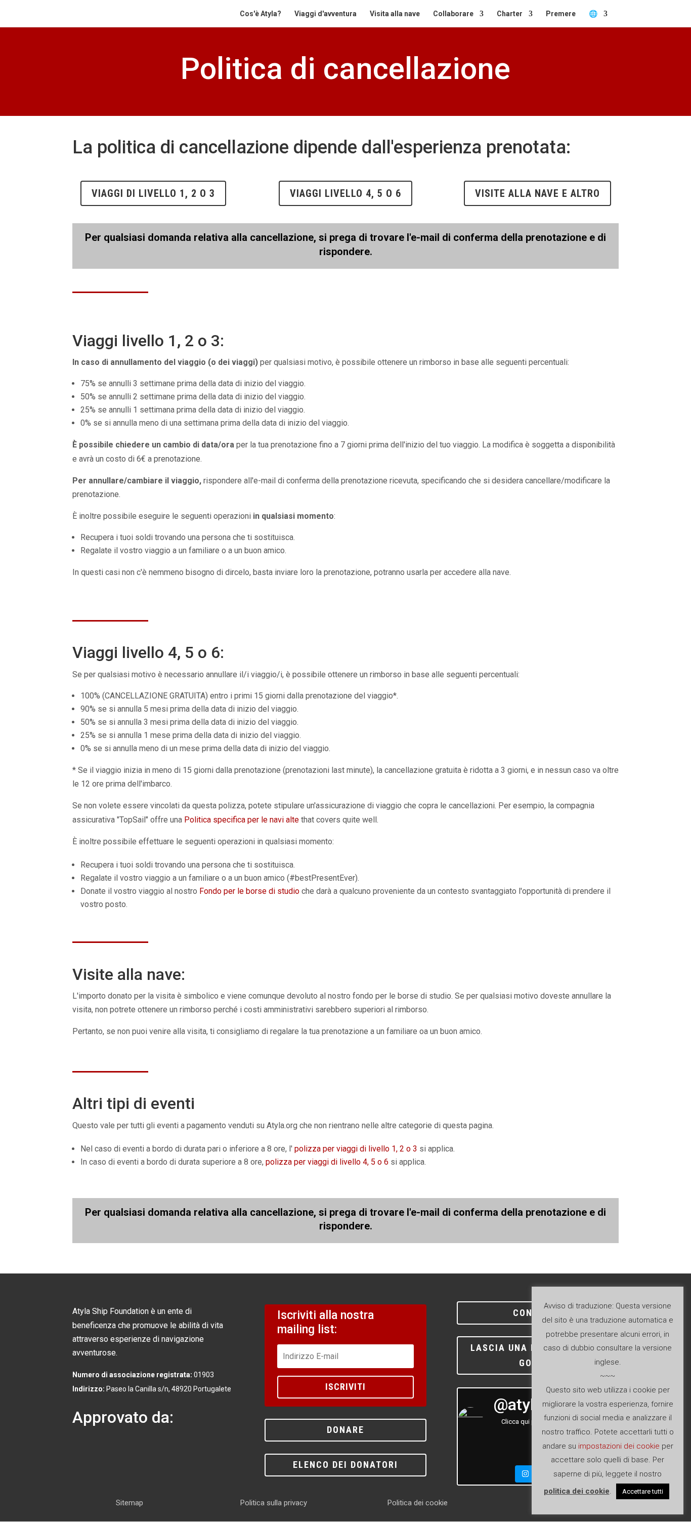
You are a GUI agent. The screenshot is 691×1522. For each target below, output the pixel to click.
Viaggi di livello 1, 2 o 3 (153, 193)
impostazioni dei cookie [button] (619, 1446)
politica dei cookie (577, 1491)
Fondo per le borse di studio (249, 891)
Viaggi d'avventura (325, 14)
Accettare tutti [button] (642, 1491)
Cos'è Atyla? (260, 14)
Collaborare (453, 14)
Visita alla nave (395, 14)
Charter (510, 14)
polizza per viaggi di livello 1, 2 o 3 (355, 1149)
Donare (345, 1429)
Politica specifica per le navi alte (241, 820)
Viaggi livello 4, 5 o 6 (345, 193)
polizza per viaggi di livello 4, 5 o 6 (327, 1162)
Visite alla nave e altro (537, 193)
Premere (561, 14)
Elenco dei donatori (345, 1464)
